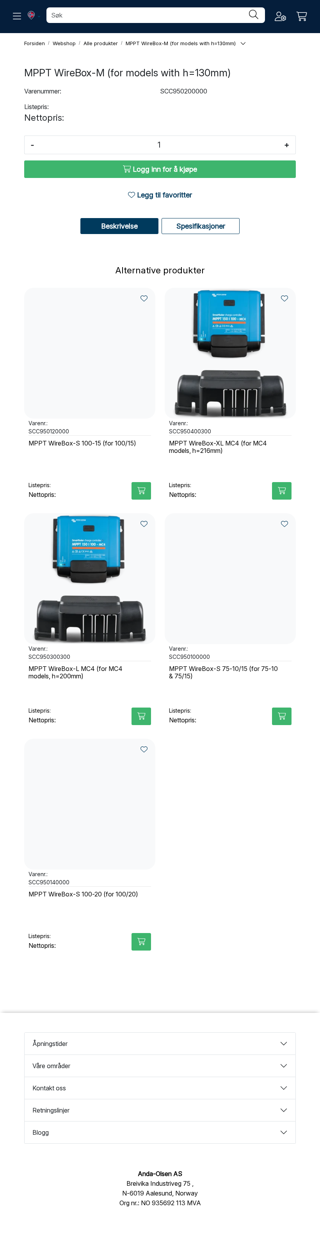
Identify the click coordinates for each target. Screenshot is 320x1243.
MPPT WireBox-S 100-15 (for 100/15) (82, 443)
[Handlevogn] (302, 17)
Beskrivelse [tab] (119, 226)
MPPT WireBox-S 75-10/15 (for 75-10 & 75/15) (223, 672)
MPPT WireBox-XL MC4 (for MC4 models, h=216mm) (218, 447)
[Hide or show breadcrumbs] (243, 43)
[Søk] (253, 15)
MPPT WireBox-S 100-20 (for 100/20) (83, 894)
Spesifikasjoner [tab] (200, 226)
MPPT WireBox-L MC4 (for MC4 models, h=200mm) (75, 672)
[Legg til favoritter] (144, 298)
